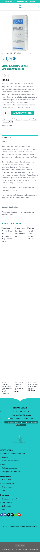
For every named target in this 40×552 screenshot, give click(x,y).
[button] (3, 6)
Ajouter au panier (22, 113)
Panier (4, 491)
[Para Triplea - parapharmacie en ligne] (20, 6)
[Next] (38, 312)
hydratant (12, 119)
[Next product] (3, 75)
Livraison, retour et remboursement (14, 453)
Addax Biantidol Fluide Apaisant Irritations (32, 386)
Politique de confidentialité (11, 471)
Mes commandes (8, 483)
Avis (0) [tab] (4, 141)
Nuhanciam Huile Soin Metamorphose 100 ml (19, 387)
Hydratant (18, 119)
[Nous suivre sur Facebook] (1, 515)
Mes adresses (7, 487)
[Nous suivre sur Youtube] (19, 515)
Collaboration (7, 506)
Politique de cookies (9, 468)
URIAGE (10, 122)
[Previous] (1, 312)
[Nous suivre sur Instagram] (5, 515)
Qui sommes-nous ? (9, 499)
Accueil (5, 53)
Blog (4, 510)
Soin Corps (27, 53)
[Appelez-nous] (15, 515)
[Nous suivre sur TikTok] (8, 515)
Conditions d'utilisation (10, 461)
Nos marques (7, 502)
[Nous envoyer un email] (12, 515)
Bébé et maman (15, 53)
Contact (5, 457)
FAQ (3, 464)
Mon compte (6, 480)
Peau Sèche (25, 119)
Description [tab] (6, 137)
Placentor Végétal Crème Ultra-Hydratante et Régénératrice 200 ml (7, 388)
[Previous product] (7, 75)
